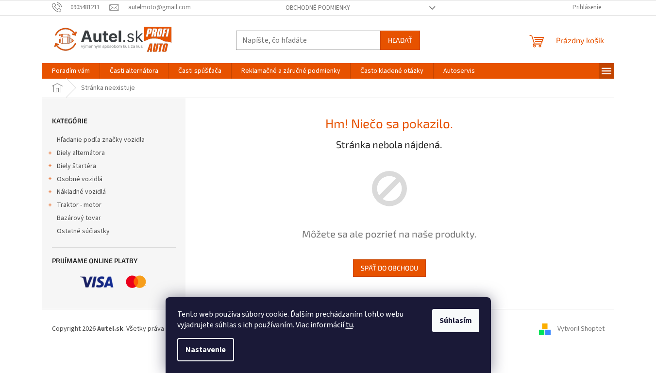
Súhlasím (455, 320)
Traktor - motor (79, 205)
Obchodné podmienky (318, 7)
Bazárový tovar (79, 218)
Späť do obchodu (389, 268)
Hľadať (400, 40)
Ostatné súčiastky (83, 231)
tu (349, 325)
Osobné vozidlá (79, 179)
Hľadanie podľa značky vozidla (101, 140)
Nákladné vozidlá (81, 192)
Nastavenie (205, 349)
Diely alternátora (81, 153)
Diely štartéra (76, 166)
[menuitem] (71, 71)
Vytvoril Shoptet (581, 329)
